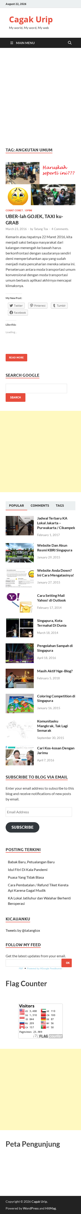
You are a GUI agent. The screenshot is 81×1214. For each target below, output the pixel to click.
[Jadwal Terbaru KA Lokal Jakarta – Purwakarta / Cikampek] (20, 518)
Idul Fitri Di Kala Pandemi (27, 869)
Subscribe (22, 827)
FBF (21, 968)
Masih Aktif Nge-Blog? (55, 671)
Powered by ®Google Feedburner (44, 968)
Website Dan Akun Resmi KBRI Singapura (54, 547)
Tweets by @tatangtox (23, 930)
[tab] (16, 505)
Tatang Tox (41, 229)
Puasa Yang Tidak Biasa (26, 877)
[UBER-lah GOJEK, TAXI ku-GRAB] (40, 183)
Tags (60, 505)
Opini (28, 210)
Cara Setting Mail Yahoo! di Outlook (51, 597)
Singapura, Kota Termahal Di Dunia (51, 622)
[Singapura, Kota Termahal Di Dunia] (20, 621)
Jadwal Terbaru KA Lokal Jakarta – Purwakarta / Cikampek (56, 523)
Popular (16, 505)
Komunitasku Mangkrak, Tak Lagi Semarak (52, 726)
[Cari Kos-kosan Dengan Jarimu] (20, 748)
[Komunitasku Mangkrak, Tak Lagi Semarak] (20, 721)
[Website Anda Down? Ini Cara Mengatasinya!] (20, 571)
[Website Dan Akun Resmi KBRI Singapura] (20, 545)
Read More (15, 356)
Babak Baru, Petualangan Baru (31, 862)
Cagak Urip (31, 19)
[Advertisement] (40, 97)
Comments (40, 505)
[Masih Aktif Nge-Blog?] (20, 671)
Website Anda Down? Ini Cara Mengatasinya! (55, 572)
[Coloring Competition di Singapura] (20, 696)
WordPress (31, 1208)
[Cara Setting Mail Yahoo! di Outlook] (20, 596)
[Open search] (69, 43)
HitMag (50, 1208)
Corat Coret (14, 210)
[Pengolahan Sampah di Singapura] (20, 646)
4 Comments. (60, 229)
